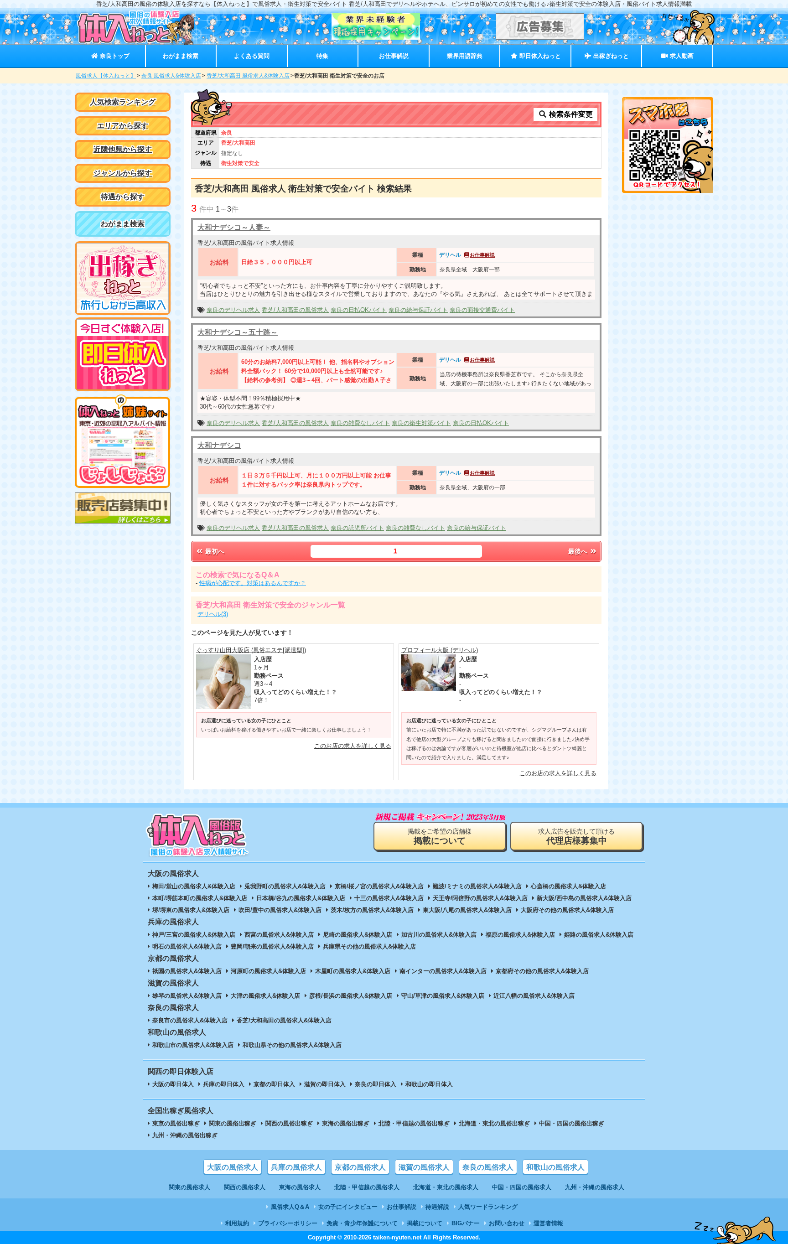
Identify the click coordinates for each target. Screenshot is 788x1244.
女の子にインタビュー (348, 1206)
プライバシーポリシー (287, 1223)
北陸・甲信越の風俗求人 (366, 1187)
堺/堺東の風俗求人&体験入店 (190, 910)
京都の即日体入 (274, 1084)
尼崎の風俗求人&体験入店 (357, 934)
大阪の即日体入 (173, 1084)
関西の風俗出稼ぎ (289, 1123)
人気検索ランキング (123, 102)
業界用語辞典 (464, 55)
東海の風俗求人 (300, 1187)
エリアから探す (122, 126)
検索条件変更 (570, 114)
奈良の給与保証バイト (418, 309)
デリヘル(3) (212, 614)
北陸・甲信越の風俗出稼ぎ (414, 1123)
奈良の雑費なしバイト (360, 423)
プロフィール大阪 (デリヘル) (439, 650)
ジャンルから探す (122, 173)
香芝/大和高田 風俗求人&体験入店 (248, 76)
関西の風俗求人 (244, 1187)
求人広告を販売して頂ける (576, 836)
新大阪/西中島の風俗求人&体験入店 (584, 898)
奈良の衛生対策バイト (421, 423)
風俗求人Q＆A (290, 1206)
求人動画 (681, 55)
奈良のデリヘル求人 (233, 309)
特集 (322, 55)
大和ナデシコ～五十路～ (237, 332)
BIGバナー (465, 1223)
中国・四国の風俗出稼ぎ (571, 1123)
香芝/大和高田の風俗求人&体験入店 (284, 1020)
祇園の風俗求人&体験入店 (187, 971)
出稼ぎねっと (610, 55)
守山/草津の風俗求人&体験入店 (442, 995)
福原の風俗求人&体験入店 (520, 934)
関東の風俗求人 (189, 1187)
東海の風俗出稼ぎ (345, 1123)
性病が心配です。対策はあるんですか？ (252, 583)
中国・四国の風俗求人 (521, 1187)
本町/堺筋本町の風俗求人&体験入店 (199, 898)
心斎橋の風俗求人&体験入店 (568, 886)
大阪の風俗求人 (232, 1167)
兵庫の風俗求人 (296, 1167)
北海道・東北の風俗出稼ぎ (494, 1123)
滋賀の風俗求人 (424, 1167)
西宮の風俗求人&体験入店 (279, 934)
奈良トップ (114, 55)
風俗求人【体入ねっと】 (106, 76)
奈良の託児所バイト (357, 527)
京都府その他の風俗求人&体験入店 (542, 971)
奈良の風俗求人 (487, 1167)
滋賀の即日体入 (325, 1084)
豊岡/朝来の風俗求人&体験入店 (272, 946)
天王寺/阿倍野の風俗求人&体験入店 (480, 898)
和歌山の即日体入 (429, 1084)
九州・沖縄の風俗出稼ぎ (185, 1135)
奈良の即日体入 (375, 1084)
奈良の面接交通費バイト (482, 309)
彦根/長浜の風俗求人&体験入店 (350, 995)
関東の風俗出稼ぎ (232, 1123)
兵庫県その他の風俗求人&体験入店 (369, 946)
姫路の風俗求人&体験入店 (598, 934)
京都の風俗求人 (360, 1167)
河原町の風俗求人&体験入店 (268, 971)
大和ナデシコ (219, 445)
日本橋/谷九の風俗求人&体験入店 (300, 898)
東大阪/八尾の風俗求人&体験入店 (467, 910)
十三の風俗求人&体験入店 (389, 898)
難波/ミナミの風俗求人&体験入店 (477, 886)
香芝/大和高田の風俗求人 (295, 309)
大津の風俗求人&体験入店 (265, 995)
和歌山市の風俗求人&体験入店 (192, 1045)
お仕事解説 (394, 55)
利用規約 (237, 1223)
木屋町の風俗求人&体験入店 (352, 971)
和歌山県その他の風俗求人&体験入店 (292, 1045)
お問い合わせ (506, 1223)
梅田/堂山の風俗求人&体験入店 (193, 886)
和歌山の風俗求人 (555, 1167)
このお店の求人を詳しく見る (352, 745)
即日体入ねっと (539, 55)
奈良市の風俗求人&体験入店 (190, 1020)
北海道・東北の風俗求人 (445, 1187)
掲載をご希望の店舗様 (440, 836)
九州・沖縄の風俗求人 (594, 1187)
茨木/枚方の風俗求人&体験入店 (372, 910)
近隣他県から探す (122, 149)
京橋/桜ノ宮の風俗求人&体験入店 (379, 886)
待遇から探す (123, 197)
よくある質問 (252, 55)
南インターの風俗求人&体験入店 (443, 971)
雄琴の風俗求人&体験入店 (187, 995)
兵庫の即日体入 (223, 1084)
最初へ (213, 551)
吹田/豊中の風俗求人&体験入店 (279, 910)
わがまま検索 (180, 55)
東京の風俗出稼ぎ (176, 1123)
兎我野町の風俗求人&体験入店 (285, 886)
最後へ (578, 551)
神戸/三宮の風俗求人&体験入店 (193, 934)
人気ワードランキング (488, 1206)
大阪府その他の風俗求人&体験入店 (567, 910)
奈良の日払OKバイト (359, 309)
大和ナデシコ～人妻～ (233, 227)
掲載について (424, 1223)
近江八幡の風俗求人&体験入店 (534, 995)
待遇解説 (437, 1206)
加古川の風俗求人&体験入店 (439, 934)
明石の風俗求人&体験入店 (187, 946)
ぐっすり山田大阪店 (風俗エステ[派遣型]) (251, 650)
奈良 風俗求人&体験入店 (171, 76)
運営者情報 (548, 1223)
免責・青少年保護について (362, 1223)
